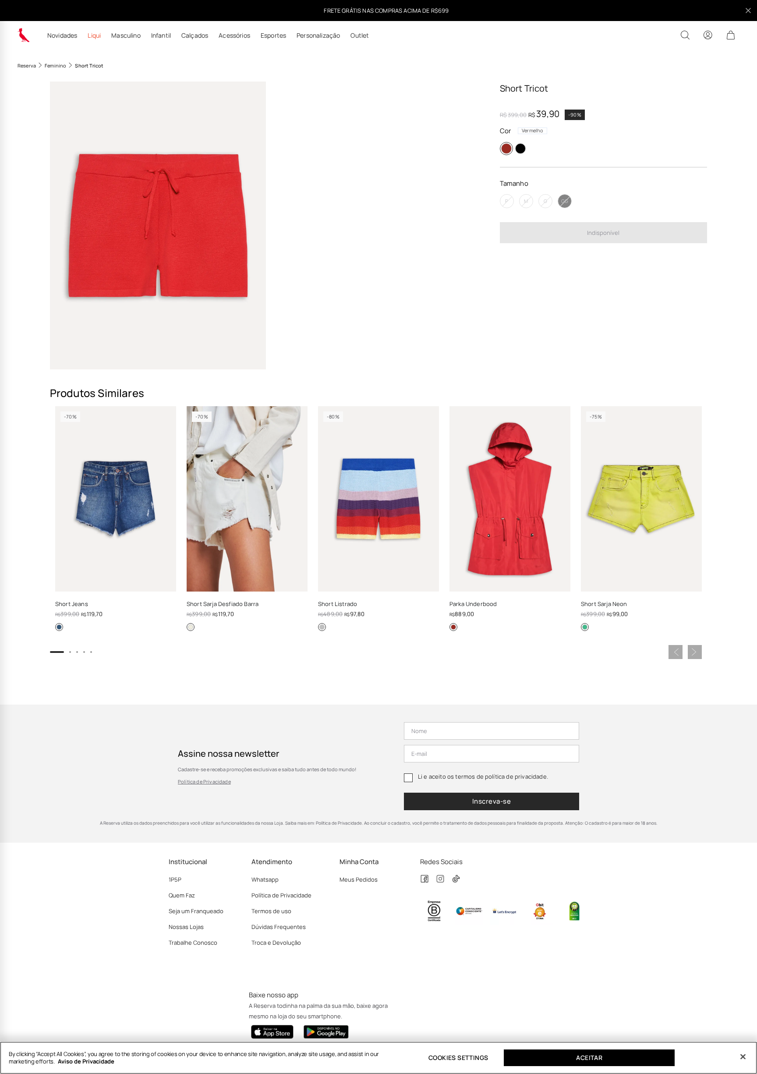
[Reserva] (24, 35)
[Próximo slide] (695, 652)
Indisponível (603, 233)
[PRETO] (520, 148)
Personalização (318, 35)
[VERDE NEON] (584, 627)
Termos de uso (271, 911)
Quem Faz (182, 895)
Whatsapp (265, 879)
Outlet (359, 35)
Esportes (273, 35)
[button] (158, 225)
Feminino (55, 65)
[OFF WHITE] (190, 627)
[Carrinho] (730, 35)
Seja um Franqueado (196, 911)
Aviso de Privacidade (86, 1061)
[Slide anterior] (676, 652)
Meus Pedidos (359, 879)
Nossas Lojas (186, 927)
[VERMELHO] (506, 148)
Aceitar (589, 1057)
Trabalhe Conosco (193, 942)
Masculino (125, 35)
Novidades (62, 35)
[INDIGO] (59, 627)
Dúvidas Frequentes (278, 927)
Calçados (194, 35)
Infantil (161, 35)
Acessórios (234, 35)
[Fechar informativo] (748, 10)
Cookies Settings (458, 1057)
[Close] (743, 1057)
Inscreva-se (491, 801)
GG (564, 201)
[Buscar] (685, 35)
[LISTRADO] (322, 627)
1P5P (175, 879)
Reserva (27, 65)
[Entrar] (708, 35)
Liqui (94, 35)
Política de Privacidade (204, 781)
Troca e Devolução (276, 942)
